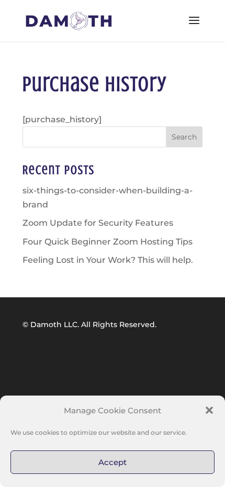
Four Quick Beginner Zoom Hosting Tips (107, 242)
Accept (112, 462)
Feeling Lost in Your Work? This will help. (107, 260)
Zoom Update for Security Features (97, 223)
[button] (209, 410)
